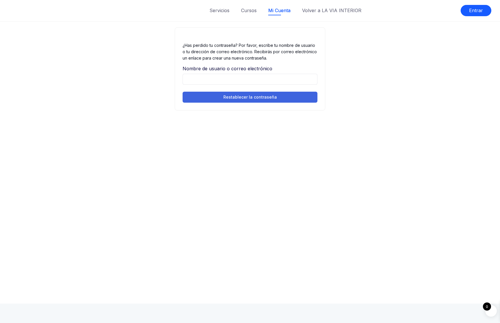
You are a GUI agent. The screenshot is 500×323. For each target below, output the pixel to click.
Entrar (476, 10)
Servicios (219, 10)
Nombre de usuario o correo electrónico (227, 68)
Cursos (249, 10)
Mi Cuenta (279, 10)
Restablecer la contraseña (250, 97)
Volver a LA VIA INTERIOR (331, 10)
